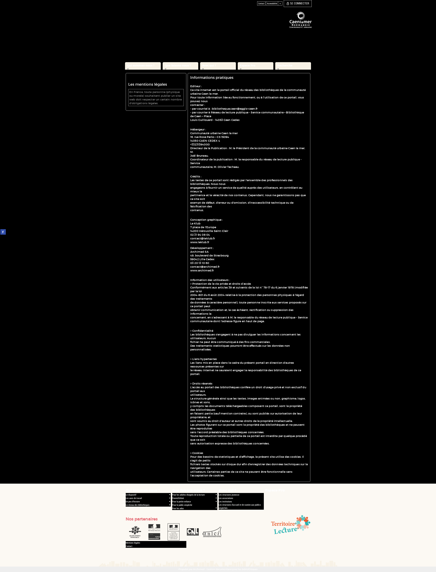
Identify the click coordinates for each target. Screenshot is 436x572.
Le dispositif (131, 494)
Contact (129, 546)
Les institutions (225, 501)
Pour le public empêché (182, 504)
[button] (143, 66)
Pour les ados (178, 508)
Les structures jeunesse (229, 494)
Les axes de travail (134, 498)
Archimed (199, 569)
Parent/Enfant (178, 498)
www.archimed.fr (202, 270)
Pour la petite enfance (181, 501)
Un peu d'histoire (133, 501)
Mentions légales (133, 542)
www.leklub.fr (199, 242)
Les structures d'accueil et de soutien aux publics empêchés (240, 506)
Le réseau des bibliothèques (138, 504)
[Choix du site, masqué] (280, 3)
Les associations (226, 498)
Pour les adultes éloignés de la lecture (188, 494)
